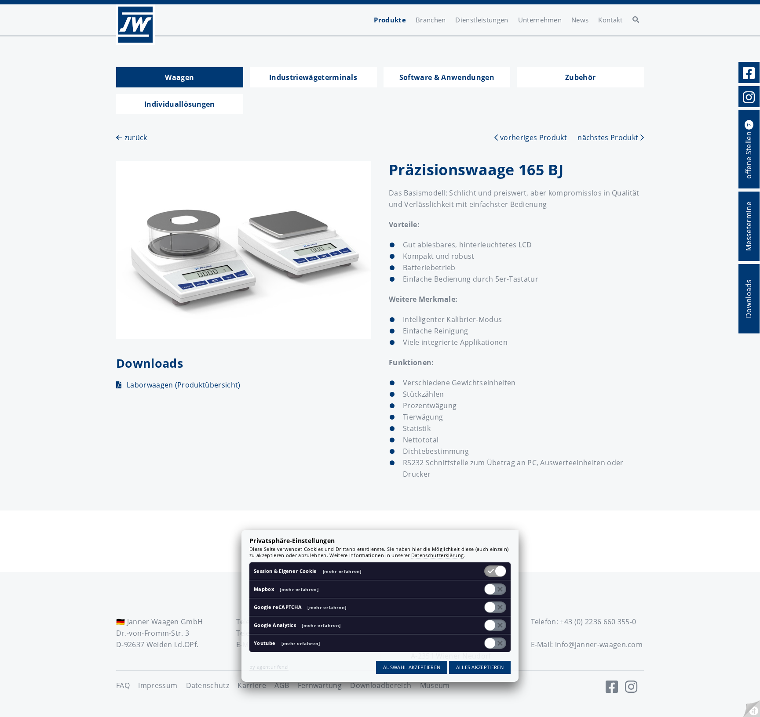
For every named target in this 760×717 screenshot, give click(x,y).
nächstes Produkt (608, 137)
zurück (134, 137)
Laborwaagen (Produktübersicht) (184, 385)
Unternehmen (540, 19)
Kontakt (610, 19)
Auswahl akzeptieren (411, 667)
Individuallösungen (179, 104)
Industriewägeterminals (313, 77)
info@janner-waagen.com (599, 644)
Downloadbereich (380, 685)
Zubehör (580, 77)
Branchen (431, 19)
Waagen (179, 77)
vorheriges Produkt (532, 137)
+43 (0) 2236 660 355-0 (598, 621)
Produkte (390, 19)
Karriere (252, 685)
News (579, 19)
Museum (435, 685)
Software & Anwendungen (446, 77)
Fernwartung (320, 685)
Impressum (157, 685)
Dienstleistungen (481, 19)
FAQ (123, 685)
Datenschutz (208, 685)
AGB (281, 685)
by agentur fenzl (269, 666)
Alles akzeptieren (480, 667)
